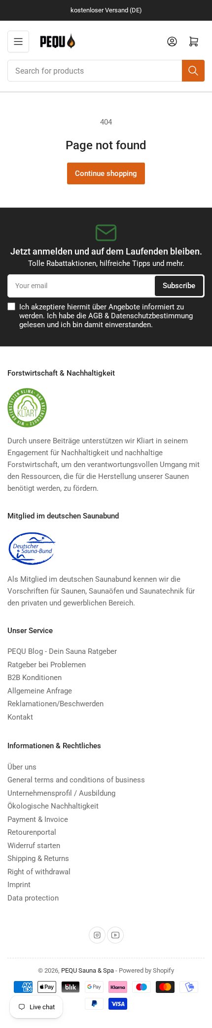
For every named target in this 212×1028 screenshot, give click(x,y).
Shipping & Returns (38, 858)
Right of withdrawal (39, 871)
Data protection (33, 898)
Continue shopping (106, 173)
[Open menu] (18, 41)
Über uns (21, 767)
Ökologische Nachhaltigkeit (53, 806)
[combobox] (106, 71)
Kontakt (20, 717)
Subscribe (179, 285)
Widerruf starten (33, 845)
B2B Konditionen (34, 677)
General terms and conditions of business (76, 779)
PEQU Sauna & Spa (87, 970)
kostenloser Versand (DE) (106, 10)
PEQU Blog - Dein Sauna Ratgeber (62, 651)
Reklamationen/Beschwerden (55, 703)
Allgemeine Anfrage (39, 690)
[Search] (193, 70)
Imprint (19, 884)
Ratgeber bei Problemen (46, 664)
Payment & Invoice (37, 819)
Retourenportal (31, 832)
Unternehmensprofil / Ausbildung (61, 793)
